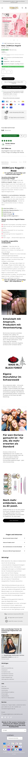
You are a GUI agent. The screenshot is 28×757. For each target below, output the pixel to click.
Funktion (21, 162)
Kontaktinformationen (7, 673)
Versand (8, 54)
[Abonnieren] (24, 730)
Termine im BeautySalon (7, 697)
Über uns (3, 686)
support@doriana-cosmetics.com (13, 714)
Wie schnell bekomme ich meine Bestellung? (12, 546)
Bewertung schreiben (10, 135)
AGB (2, 666)
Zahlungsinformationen (7, 679)
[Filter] (21, 135)
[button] (22, 8)
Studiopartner (5, 688)
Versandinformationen (7, 675)
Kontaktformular (5, 672)
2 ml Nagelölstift (8, 78)
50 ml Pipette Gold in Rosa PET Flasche (14, 82)
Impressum (4, 670)
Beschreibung (4, 162)
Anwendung (14, 162)
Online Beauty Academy (7, 692)
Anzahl (3, 68)
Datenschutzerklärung (7, 668)
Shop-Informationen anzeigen (11, 98)
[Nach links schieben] (10, 40)
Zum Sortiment (14, 520)
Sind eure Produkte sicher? (9, 542)
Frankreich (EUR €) (13, 738)
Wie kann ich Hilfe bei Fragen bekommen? (12, 551)
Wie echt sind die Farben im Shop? (10, 538)
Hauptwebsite (5, 696)
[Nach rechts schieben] (17, 40)
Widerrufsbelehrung (6, 677)
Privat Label (4, 694)
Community (4, 690)
